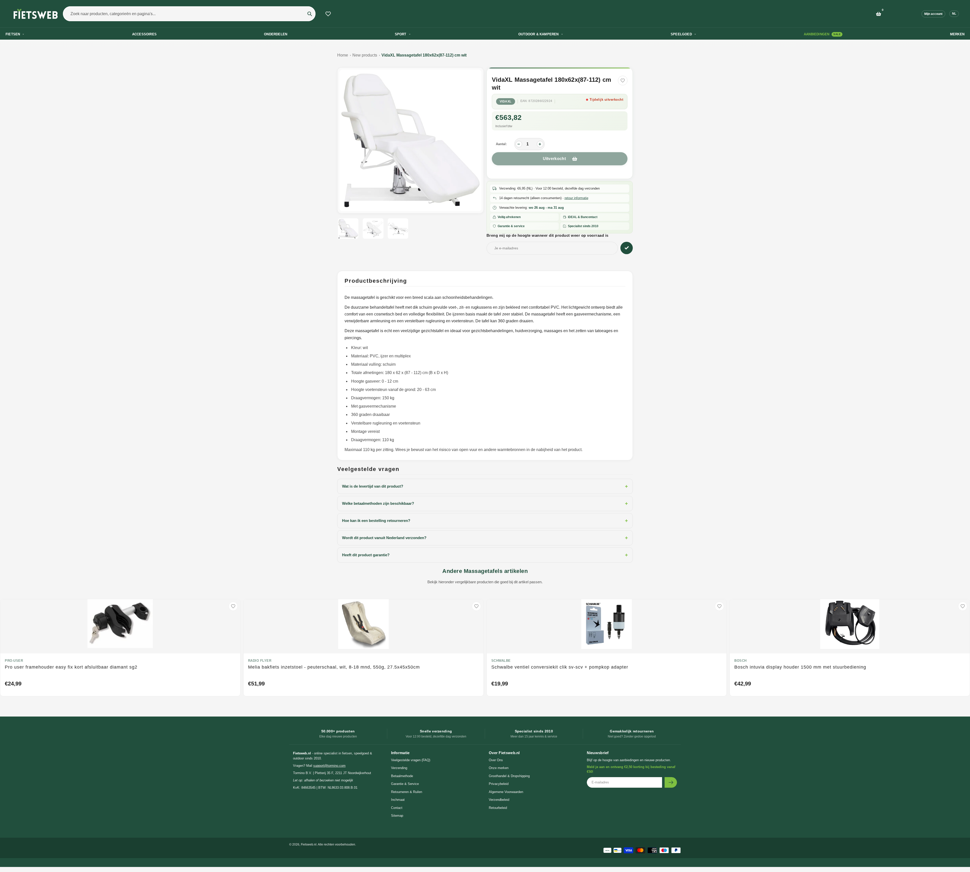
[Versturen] (671, 782)
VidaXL (506, 101)
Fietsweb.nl (309, 844)
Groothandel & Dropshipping (509, 776)
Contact (396, 808)
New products (364, 55)
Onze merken (498, 768)
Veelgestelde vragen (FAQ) (410, 760)
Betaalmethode (402, 776)
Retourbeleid (498, 808)
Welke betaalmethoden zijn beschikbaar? (485, 503)
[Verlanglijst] (328, 13)
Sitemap (397, 815)
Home (342, 55)
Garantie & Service (405, 784)
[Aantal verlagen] (519, 144)
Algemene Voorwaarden (506, 792)
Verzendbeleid (499, 800)
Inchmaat (398, 800)
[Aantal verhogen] (540, 144)
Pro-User (14, 661)
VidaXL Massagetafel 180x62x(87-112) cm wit (424, 55)
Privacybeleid (498, 784)
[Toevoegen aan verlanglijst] (622, 80)
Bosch (740, 661)
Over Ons (496, 760)
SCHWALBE (501, 661)
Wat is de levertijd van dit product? (485, 486)
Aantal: (501, 144)
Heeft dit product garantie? (485, 555)
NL (954, 13)
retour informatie (576, 198)
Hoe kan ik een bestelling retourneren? (485, 520)
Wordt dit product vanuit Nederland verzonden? (485, 538)
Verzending (399, 768)
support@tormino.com (329, 766)
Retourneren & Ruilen (406, 792)
